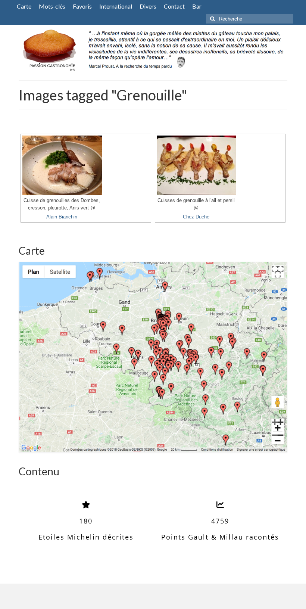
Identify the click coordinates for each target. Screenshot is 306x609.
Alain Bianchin (61, 217)
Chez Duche (196, 217)
